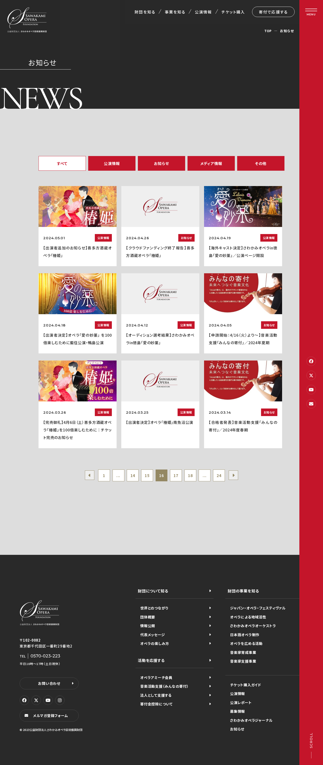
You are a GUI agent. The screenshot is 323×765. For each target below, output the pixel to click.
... (118, 475)
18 (190, 475)
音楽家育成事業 (243, 652)
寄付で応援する (273, 12)
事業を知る (175, 12)
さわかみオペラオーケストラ (253, 625)
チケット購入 (233, 12)
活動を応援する (151, 660)
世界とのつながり (154, 607)
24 (219, 475)
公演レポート (241, 702)
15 (147, 475)
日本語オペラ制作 (244, 634)
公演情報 (203, 12)
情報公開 (147, 625)
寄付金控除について (156, 703)
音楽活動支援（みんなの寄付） (164, 686)
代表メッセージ (152, 634)
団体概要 (147, 616)
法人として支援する (156, 695)
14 (133, 475)
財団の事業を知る (243, 591)
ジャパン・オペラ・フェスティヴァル (258, 607)
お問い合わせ (49, 683)
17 (176, 475)
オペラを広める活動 (246, 643)
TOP (268, 30)
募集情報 (237, 711)
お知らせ (237, 728)
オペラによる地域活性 (248, 616)
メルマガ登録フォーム (50, 715)
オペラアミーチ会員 (156, 677)
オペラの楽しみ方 (154, 643)
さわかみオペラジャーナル (251, 720)
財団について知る (153, 591)
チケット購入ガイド (245, 684)
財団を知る (145, 12)
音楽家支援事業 (243, 661)
